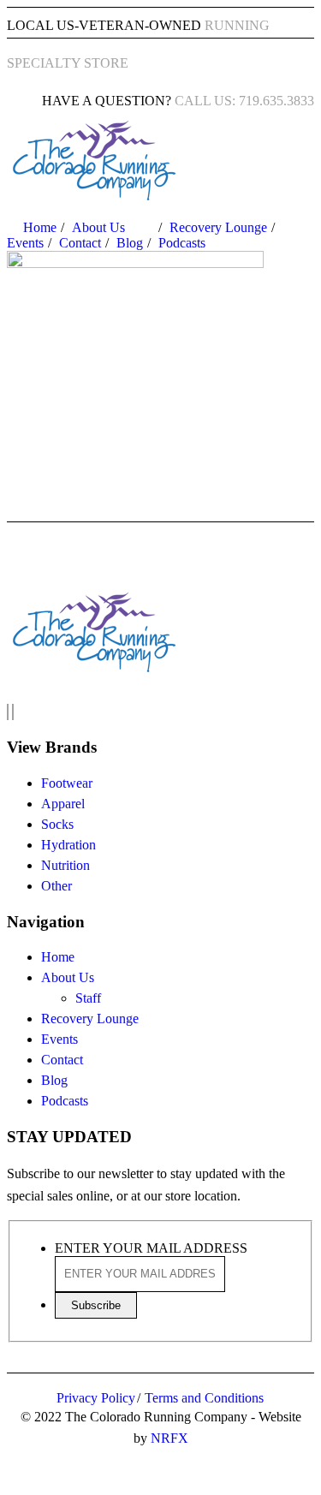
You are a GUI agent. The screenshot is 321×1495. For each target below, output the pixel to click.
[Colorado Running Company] (92, 196)
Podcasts (181, 242)
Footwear (66, 783)
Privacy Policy (95, 1398)
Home (39, 227)
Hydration (68, 844)
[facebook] (8, 712)
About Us (98, 227)
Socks (57, 824)
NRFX (169, 1438)
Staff (88, 998)
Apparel (63, 803)
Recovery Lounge (218, 227)
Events (25, 242)
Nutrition (65, 865)
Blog (129, 242)
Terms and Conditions (204, 1398)
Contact (80, 242)
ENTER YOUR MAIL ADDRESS (151, 1248)
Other (56, 886)
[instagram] (13, 712)
